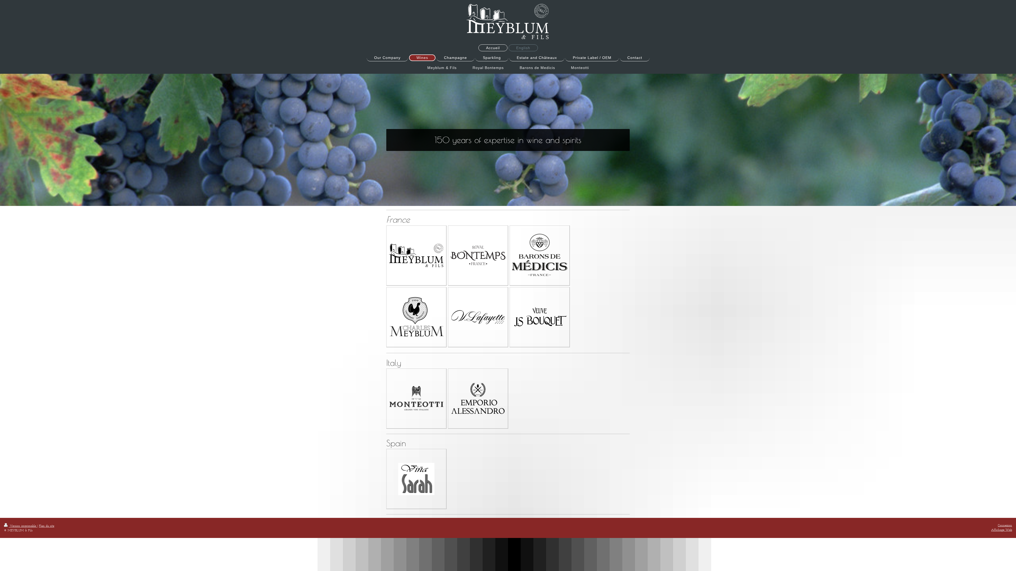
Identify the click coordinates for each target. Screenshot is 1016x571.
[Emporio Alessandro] (478, 398)
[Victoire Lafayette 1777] (478, 317)
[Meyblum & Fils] (416, 255)
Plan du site (46, 526)
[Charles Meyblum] (416, 317)
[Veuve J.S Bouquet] (540, 317)
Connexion (1005, 525)
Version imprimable (23, 526)
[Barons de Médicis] (540, 255)
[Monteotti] (416, 398)
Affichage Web (1001, 530)
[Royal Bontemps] (478, 255)
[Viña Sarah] (416, 479)
